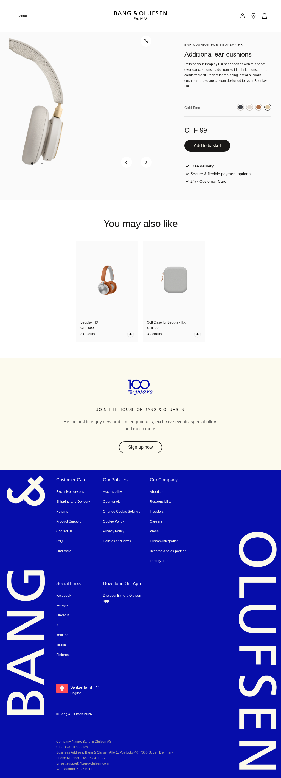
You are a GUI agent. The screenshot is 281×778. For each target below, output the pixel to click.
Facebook (63, 595)
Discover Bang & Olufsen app (122, 598)
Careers (156, 521)
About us (156, 492)
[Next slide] (146, 162)
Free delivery (201, 166)
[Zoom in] (145, 41)
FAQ (59, 541)
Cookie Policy (113, 521)
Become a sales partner (168, 551)
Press (154, 531)
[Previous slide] (126, 162)
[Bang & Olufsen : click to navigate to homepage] (140, 16)
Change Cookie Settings (121, 511)
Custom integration (164, 541)
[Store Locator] (253, 16)
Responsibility (160, 502)
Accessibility (112, 492)
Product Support (68, 521)
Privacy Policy (113, 531)
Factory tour (159, 561)
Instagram (63, 605)
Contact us (64, 531)
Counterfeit (111, 502)
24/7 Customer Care (208, 181)
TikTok (61, 645)
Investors (157, 511)
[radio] (240, 107)
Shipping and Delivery (73, 502)
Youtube (62, 635)
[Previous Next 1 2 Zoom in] (85, 100)
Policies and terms (117, 541)
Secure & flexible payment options (220, 174)
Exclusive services (70, 492)
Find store (63, 551)
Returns (62, 511)
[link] (242, 16)
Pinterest (63, 655)
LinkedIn (62, 615)
